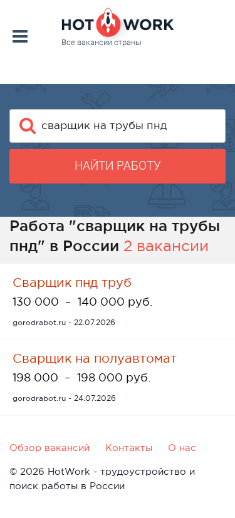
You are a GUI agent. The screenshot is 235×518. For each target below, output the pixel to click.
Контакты (128, 447)
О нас (182, 447)
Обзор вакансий (49, 447)
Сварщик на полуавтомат (95, 358)
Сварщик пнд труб (72, 282)
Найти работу (118, 165)
